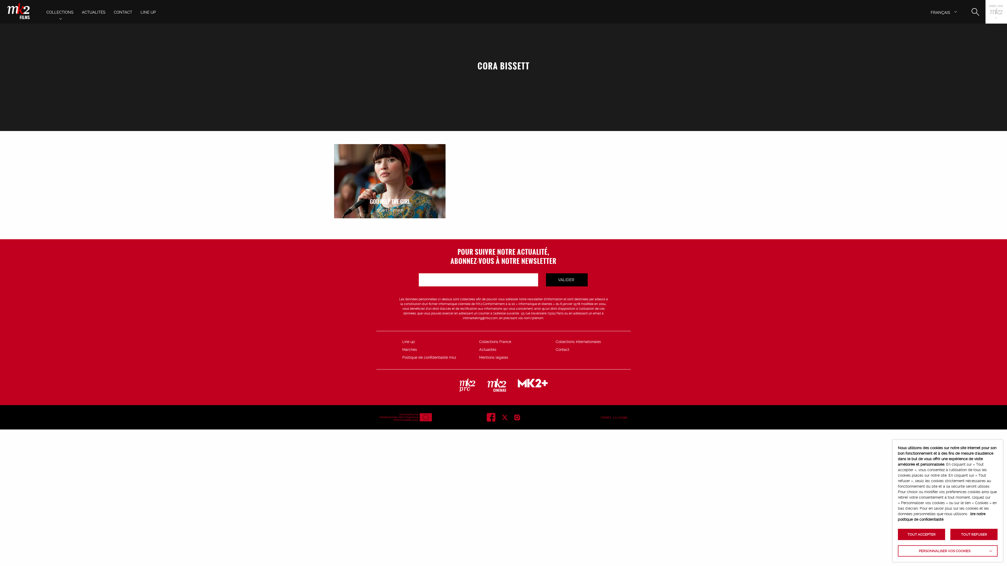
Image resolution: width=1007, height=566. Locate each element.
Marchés (409, 349)
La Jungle (620, 417)
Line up (408, 342)
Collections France (495, 342)
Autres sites (996, 6)
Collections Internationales (578, 342)
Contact (562, 349)
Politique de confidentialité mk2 (429, 357)
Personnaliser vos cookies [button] (945, 551)
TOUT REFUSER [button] (974, 534)
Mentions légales (493, 357)
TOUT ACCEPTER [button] (922, 534)
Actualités (487, 349)
